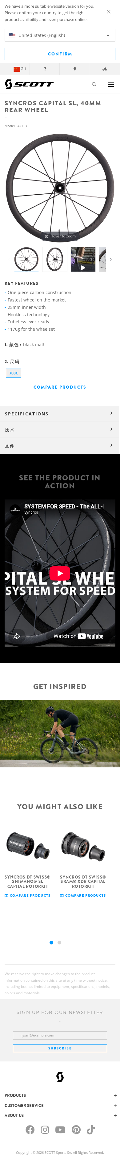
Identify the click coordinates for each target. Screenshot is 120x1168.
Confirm (60, 54)
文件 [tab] (10, 446)
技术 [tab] (10, 430)
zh (23, 68)
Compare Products (60, 387)
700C (13, 373)
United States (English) (41, 35)
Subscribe (60, 1048)
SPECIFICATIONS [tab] (27, 414)
